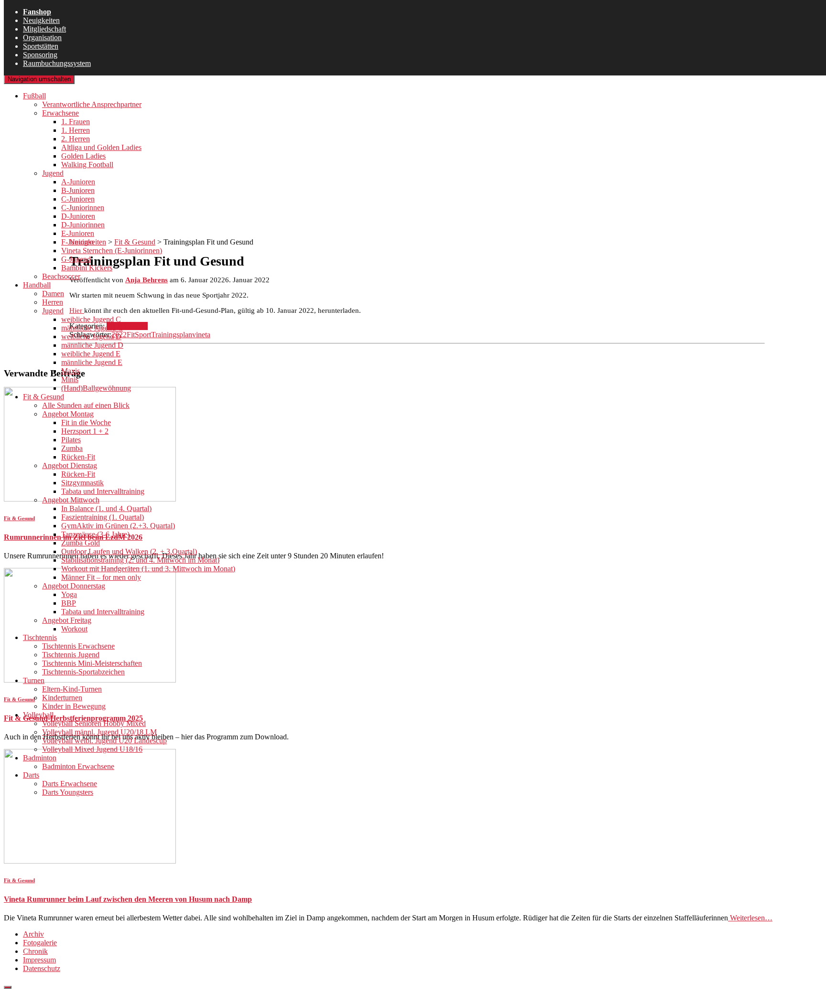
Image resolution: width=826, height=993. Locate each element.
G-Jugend (76, 259)
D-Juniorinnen (83, 225)
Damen (53, 293)
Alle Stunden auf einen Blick (86, 405)
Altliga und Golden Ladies (101, 147)
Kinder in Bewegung (74, 706)
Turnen (33, 680)
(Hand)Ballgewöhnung (96, 388)
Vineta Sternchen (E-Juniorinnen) (111, 250)
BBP (68, 603)
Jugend (53, 173)
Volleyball (38, 715)
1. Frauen (75, 121)
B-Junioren (78, 190)
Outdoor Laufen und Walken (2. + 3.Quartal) (129, 551)
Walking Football (87, 164)
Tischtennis (40, 637)
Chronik (35, 951)
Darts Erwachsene (69, 783)
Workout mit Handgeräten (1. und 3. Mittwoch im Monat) (148, 569)
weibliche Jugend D (91, 336)
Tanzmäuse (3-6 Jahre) (95, 534)
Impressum (39, 960)
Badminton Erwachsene (78, 766)
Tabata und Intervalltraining (102, 491)
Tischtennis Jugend (70, 655)
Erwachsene (60, 113)
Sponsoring (40, 55)
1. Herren (75, 130)
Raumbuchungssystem (57, 63)
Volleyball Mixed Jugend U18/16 (92, 749)
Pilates (71, 440)
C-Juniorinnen (82, 207)
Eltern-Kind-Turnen (72, 689)
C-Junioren (78, 199)
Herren (52, 302)
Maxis (70, 371)
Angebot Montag (68, 414)
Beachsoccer (61, 276)
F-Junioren (77, 242)
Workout (74, 629)
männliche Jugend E (91, 362)
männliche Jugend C (92, 328)
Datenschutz (41, 968)
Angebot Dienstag (69, 465)
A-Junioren (78, 182)
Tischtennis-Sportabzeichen (83, 672)
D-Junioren (78, 216)
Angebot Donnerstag (73, 586)
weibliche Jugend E (90, 354)
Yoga (69, 594)
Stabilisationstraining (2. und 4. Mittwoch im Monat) (140, 560)
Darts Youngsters (67, 792)
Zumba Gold (80, 543)
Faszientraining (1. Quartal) (102, 517)
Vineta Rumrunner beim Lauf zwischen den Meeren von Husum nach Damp (128, 899)
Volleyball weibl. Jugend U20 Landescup (104, 741)
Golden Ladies (83, 156)
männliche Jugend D (92, 345)
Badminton (39, 758)
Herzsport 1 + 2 (85, 431)
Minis (69, 379)
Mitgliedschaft (44, 29)
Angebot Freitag (66, 620)
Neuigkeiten (41, 20)
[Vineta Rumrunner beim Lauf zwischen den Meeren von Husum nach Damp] (90, 861)
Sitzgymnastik (82, 483)
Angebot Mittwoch (70, 500)
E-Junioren (77, 233)
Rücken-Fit (78, 457)
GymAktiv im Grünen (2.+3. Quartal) (118, 526)
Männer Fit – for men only (101, 577)
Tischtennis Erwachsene (78, 646)
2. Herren (75, 139)
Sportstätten (40, 46)
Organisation (42, 37)
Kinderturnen (62, 698)
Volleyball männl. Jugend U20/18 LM (99, 732)
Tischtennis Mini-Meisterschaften (92, 663)
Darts (31, 775)
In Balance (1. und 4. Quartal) (106, 508)
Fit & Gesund (43, 397)
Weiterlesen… (750, 918)
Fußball (34, 96)
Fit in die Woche (86, 422)
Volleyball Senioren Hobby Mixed (94, 723)
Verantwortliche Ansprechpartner (91, 104)
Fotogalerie (40, 943)
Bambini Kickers (86, 268)
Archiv (33, 934)
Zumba (72, 448)
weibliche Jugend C (91, 319)
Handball (37, 285)
